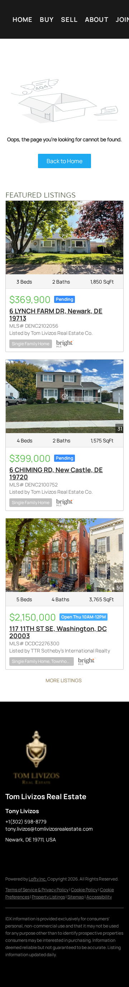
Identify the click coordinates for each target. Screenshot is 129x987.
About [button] (97, 19)
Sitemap (75, 897)
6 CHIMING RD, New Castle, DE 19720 (56, 473)
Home (23, 19)
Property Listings (48, 897)
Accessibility (99, 897)
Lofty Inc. (38, 879)
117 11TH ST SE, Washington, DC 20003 (58, 632)
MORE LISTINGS (64, 680)
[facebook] (10, 855)
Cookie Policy (84, 890)
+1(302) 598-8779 (26, 821)
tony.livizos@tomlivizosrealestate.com (49, 828)
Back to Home (64, 161)
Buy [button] (46, 19)
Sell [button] (69, 19)
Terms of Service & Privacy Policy (36, 890)
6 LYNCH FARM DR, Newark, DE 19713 (55, 314)
